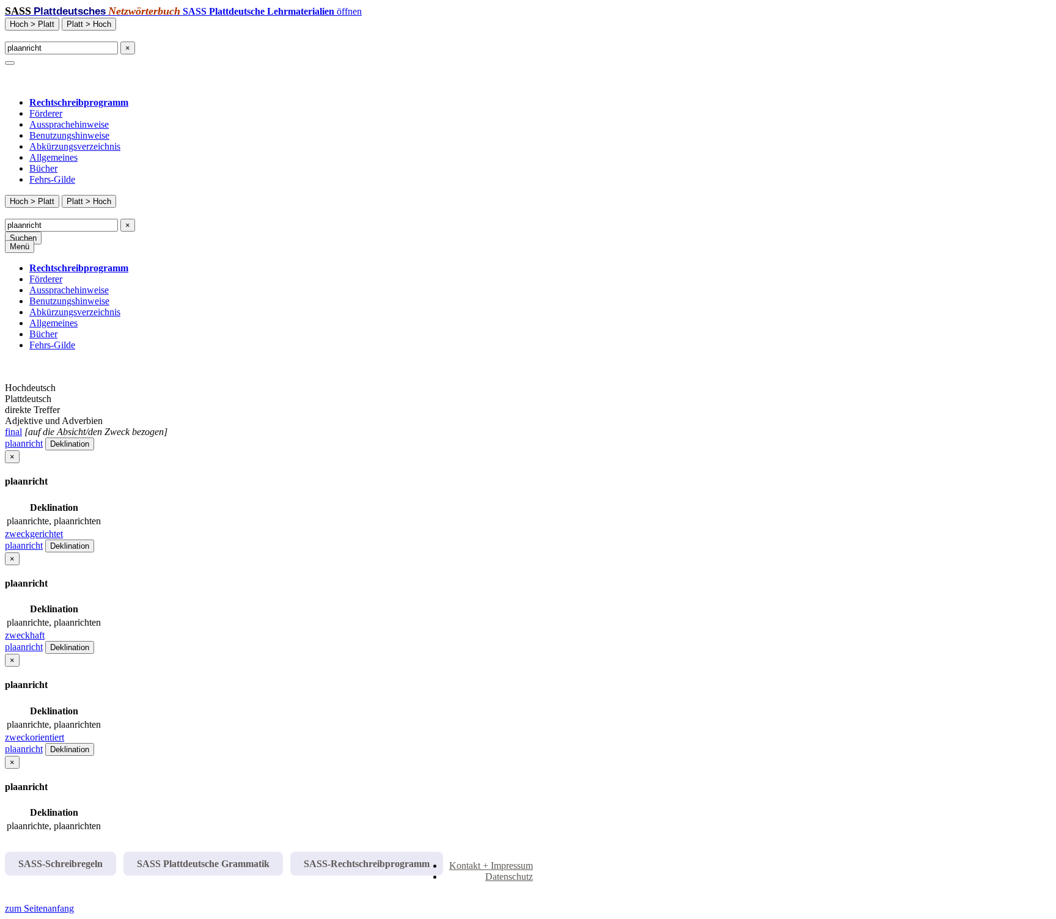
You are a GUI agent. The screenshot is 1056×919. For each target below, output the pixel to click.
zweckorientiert (34, 737)
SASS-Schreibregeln (60, 864)
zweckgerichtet (34, 534)
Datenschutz (509, 876)
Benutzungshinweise (69, 135)
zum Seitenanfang (39, 908)
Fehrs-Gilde (52, 179)
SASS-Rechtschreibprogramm (367, 864)
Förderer (45, 113)
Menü (19, 246)
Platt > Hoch (89, 24)
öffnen (272, 11)
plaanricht (24, 443)
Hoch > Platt (32, 24)
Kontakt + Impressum (491, 865)
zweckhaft (25, 635)
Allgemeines (53, 157)
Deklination (69, 444)
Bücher (43, 168)
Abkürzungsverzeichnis (74, 146)
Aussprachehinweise (69, 124)
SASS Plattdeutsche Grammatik (203, 864)
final (13, 432)
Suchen (23, 238)
